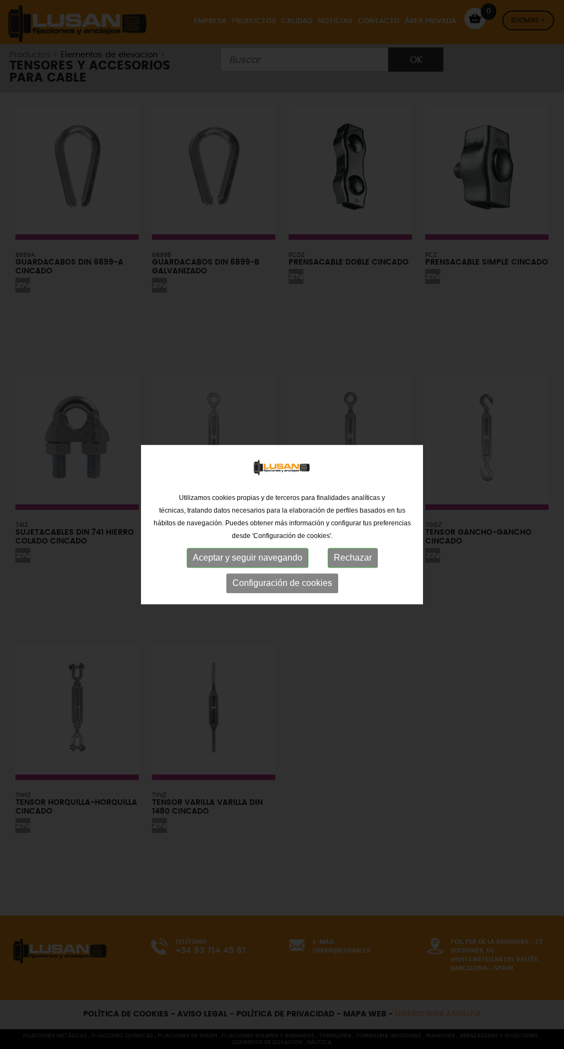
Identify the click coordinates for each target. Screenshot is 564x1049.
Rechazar (353, 557)
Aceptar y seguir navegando (247, 557)
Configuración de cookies (282, 583)
